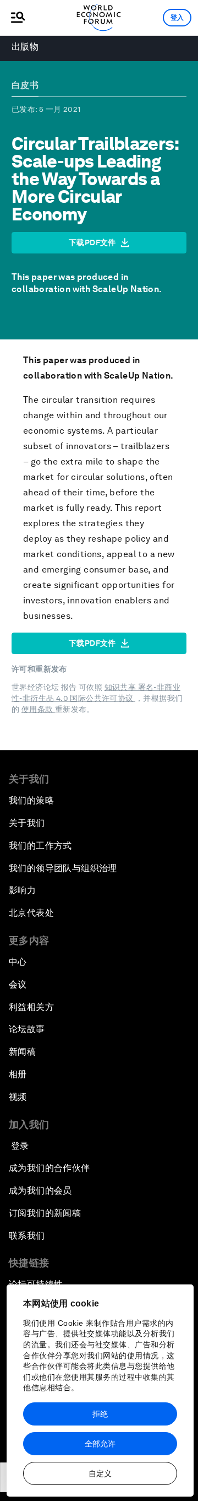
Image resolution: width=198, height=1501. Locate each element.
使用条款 (38, 709)
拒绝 (100, 1414)
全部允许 (100, 1443)
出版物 (25, 46)
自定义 (100, 1473)
